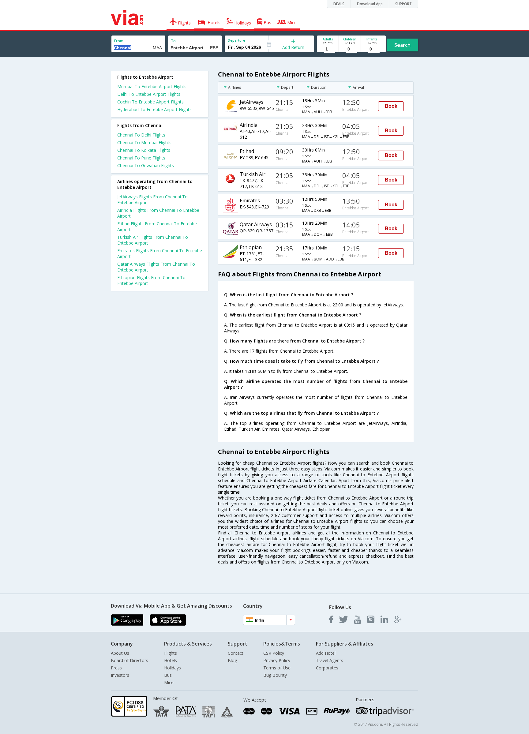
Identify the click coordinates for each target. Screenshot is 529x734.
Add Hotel (326, 653)
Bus (168, 675)
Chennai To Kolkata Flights (143, 150)
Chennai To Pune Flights (141, 158)
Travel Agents (329, 660)
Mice (169, 682)
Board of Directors (129, 660)
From (118, 40)
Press (116, 668)
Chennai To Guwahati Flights (145, 165)
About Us (120, 653)
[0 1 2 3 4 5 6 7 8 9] (349, 49)
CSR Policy (273, 653)
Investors (120, 675)
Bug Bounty (275, 675)
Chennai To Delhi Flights (141, 135)
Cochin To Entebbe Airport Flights (150, 102)
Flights (170, 653)
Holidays (172, 668)
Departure (236, 40)
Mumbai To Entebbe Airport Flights (151, 86)
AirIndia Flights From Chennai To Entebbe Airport (158, 213)
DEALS (338, 3)
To (173, 40)
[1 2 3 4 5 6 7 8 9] (327, 49)
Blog (232, 660)
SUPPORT (403, 3)
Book (391, 106)
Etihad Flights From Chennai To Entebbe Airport (157, 226)
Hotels (170, 660)
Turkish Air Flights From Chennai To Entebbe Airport (152, 240)
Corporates (327, 668)
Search (402, 45)
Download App (370, 3)
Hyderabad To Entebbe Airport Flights (154, 109)
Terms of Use (277, 668)
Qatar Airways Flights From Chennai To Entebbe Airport (156, 267)
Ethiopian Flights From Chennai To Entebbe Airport (151, 280)
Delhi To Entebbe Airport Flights (148, 94)
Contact (235, 653)
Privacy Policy (276, 660)
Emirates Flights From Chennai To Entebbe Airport (159, 253)
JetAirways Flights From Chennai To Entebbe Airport (152, 199)
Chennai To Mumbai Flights (144, 142)
